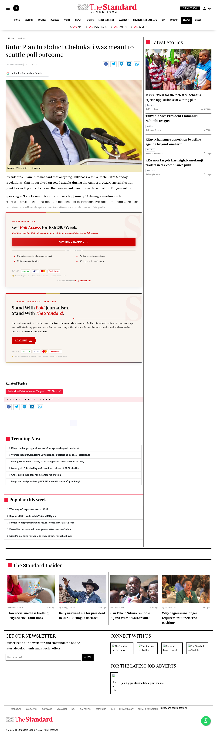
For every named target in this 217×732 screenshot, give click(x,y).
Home (11, 38)
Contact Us (31, 709)
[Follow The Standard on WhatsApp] (206, 721)
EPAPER (186, 20)
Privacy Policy (126, 709)
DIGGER (198, 20)
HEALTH (78, 20)
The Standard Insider (37, 565)
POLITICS (42, 20)
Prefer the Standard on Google (26, 73)
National (21, 38)
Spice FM (120, 27)
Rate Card (47, 709)
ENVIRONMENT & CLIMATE (145, 20)
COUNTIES (28, 20)
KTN (163, 20)
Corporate (15, 709)
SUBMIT (88, 657)
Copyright (101, 709)
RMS (113, 709)
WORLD (67, 20)
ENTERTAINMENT (106, 20)
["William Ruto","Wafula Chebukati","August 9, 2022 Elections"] (34, 391)
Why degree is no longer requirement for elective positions (179, 617)
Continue (23, 340)
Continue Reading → (74, 242)
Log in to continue (83, 280)
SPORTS (90, 20)
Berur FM (140, 27)
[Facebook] (123, 648)
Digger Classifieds (135, 683)
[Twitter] (149, 648)
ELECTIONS (124, 20)
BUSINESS (55, 20)
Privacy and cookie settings (173, 708)
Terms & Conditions (148, 709)
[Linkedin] (173, 648)
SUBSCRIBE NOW (190, 8)
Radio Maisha (97, 27)
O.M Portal (85, 709)
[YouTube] (198, 648)
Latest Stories (167, 42)
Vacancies (62, 709)
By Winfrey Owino (15, 65)
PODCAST (174, 20)
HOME (17, 20)
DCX (73, 709)
